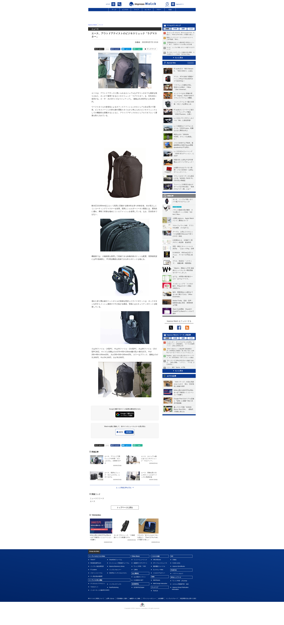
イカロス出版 (156, 556)
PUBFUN (174, 570)
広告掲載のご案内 (122, 598)
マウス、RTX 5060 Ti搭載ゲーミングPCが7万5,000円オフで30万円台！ (183, 79)
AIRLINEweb (157, 559)
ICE (172, 556)
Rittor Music (136, 556)
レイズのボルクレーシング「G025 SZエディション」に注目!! (184, 153)
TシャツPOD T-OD (140, 566)
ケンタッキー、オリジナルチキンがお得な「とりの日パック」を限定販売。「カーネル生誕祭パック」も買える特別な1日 (180, 344)
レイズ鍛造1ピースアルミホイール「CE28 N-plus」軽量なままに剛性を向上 (183, 128)
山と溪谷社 (135, 573)
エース (92, 501)
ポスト (101, 49)
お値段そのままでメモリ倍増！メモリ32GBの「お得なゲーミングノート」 (183, 170)
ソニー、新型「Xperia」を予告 (176, 367)
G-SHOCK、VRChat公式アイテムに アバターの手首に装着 (183, 255)
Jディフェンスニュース (160, 563)
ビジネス (125, 9)
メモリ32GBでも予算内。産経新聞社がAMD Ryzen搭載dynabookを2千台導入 (183, 145)
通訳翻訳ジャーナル (159, 566)
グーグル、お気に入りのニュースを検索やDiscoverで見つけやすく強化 (183, 234)
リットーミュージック (140, 559)
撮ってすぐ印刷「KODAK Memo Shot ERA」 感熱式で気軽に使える (183, 409)
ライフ (136, 9)
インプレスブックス (115, 584)
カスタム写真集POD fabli (181, 584)
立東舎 (136, 569)
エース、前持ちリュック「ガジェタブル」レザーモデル (112, 475)
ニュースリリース (97, 498)
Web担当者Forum (95, 563)
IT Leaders (93, 569)
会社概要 (161, 598)
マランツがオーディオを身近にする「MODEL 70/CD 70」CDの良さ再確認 (184, 178)
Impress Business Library (116, 566)
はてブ (128, 49)
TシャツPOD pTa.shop (180, 581)
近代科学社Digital (139, 587)
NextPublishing (113, 587)
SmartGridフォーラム (115, 559)
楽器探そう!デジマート (140, 563)
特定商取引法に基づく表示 (188, 598)
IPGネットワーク (176, 577)
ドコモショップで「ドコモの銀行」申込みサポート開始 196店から (183, 286)
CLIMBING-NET (138, 580)
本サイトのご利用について (96, 598)
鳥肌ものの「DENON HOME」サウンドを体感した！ (183, 137)
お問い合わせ (110, 598)
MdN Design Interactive (160, 583)
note (139, 49)
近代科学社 (135, 584)
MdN (153, 577)
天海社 (175, 559)
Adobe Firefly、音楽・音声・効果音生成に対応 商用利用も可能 (183, 303)
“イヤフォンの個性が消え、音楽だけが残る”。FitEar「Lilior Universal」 (183, 87)
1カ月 (191, 29)
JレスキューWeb (158, 569)
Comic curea (176, 563)
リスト (107, 49)
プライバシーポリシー (149, 598)
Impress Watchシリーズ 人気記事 (179, 335)
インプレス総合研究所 (97, 566)
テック (114, 9)
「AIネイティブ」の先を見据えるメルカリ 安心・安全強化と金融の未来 (184, 384)
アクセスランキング (174, 25)
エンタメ (148, 9)
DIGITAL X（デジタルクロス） (118, 573)
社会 (170, 9)
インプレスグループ (172, 598)
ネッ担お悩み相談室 (96, 576)
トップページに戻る (125, 507)
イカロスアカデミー (159, 573)
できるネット (94, 587)
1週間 (183, 29)
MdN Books (156, 580)
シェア (117, 49)
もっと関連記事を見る (123, 487)
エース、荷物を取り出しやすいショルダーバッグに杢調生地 (149, 475)
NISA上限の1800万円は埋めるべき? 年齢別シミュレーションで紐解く (184, 392)
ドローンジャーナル (96, 573)
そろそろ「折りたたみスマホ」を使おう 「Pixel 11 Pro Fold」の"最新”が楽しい (148, 537)
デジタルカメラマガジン (97, 583)
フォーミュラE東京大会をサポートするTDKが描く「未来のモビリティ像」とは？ (184, 187)
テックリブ (155, 587)
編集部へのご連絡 (135, 598)
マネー (159, 9)
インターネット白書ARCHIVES (99, 590)
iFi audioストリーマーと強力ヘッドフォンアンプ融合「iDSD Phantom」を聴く (184, 112)
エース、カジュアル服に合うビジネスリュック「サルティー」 (149, 458)
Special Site (171, 63)
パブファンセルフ (178, 573)
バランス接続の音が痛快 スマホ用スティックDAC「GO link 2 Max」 (183, 212)
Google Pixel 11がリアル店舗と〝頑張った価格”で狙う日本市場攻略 (184, 401)
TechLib (155, 591)
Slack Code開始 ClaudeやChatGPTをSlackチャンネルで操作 (183, 311)
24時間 (175, 29)
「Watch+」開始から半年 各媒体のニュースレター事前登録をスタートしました (183, 270)
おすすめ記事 (171, 376)
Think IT (92, 559)
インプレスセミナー (115, 569)
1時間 (167, 29)
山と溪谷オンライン (140, 577)
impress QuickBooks (179, 566)
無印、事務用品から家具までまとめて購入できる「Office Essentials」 (183, 294)
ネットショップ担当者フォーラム (119, 563)
